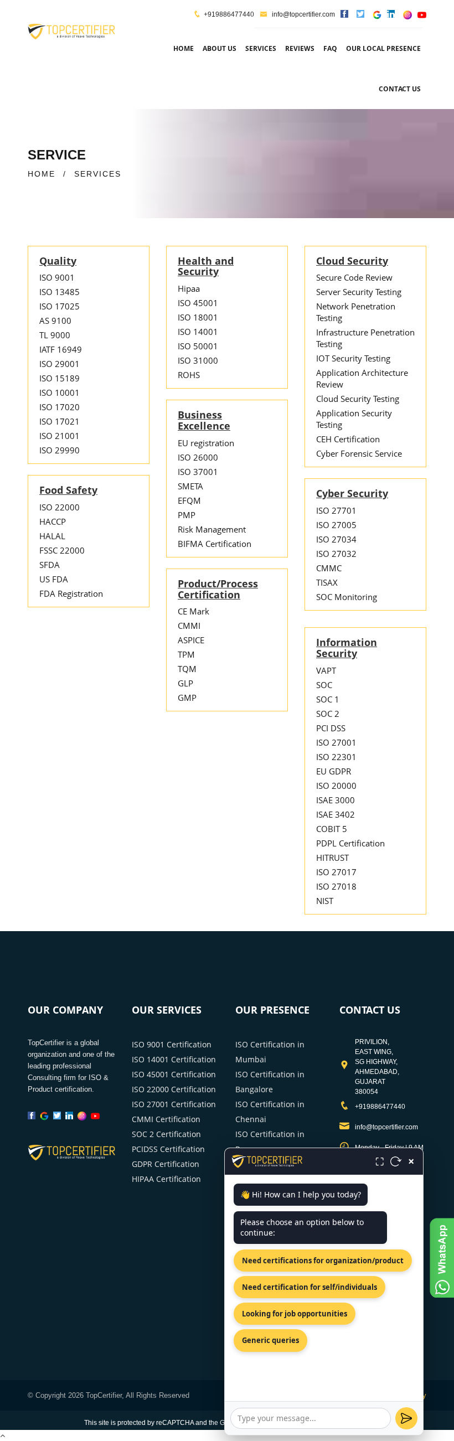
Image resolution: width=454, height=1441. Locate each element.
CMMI (189, 625)
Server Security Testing (358, 291)
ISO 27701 (336, 510)
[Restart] (395, 1161)
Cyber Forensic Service (359, 453)
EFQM (189, 500)
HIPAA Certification (166, 1179)
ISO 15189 (59, 378)
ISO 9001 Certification (171, 1044)
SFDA (49, 564)
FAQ (330, 48)
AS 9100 (55, 320)
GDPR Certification (165, 1164)
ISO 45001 (198, 302)
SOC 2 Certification (166, 1134)
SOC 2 (327, 713)
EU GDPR (333, 771)
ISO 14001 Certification (174, 1059)
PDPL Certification (350, 843)
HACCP (52, 521)
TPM (186, 654)
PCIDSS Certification (168, 1149)
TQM (187, 668)
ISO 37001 (198, 471)
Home (183, 48)
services (260, 48)
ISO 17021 (59, 421)
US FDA (53, 579)
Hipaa (189, 288)
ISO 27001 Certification (174, 1104)
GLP (185, 683)
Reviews (299, 48)
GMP (187, 697)
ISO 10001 (59, 392)
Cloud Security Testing (357, 398)
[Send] (406, 1418)
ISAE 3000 (335, 799)
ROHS (189, 374)
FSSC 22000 (62, 550)
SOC (324, 684)
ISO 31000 (198, 360)
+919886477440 (229, 14)
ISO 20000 (336, 785)
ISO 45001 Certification (174, 1074)
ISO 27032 (336, 553)
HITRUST (332, 857)
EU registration (206, 442)
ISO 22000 (59, 507)
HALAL (52, 535)
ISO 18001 (198, 317)
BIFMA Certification (214, 543)
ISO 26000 (198, 457)
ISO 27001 (336, 742)
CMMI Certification (166, 1119)
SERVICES (97, 173)
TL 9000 (54, 334)
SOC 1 (327, 699)
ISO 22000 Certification (174, 1089)
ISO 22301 (336, 756)
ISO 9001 (57, 277)
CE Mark (193, 611)
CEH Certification (348, 439)
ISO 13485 (59, 291)
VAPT (326, 670)
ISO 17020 (59, 406)
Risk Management (212, 529)
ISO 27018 (336, 886)
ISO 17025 (59, 306)
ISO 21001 (59, 435)
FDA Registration (71, 593)
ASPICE (191, 639)
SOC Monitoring (346, 596)
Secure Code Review (354, 277)
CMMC (329, 568)
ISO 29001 (59, 363)
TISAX (327, 582)
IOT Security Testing (353, 358)
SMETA (190, 486)
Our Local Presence (383, 48)
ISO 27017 (336, 871)
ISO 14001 (198, 331)
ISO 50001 (198, 346)
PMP (186, 514)
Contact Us (400, 89)
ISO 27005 (336, 524)
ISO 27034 (336, 539)
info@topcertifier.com (302, 14)
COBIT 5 (331, 828)
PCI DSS (330, 728)
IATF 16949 (60, 349)
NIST (324, 900)
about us (219, 48)
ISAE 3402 (335, 814)
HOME (41, 173)
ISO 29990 (59, 450)
